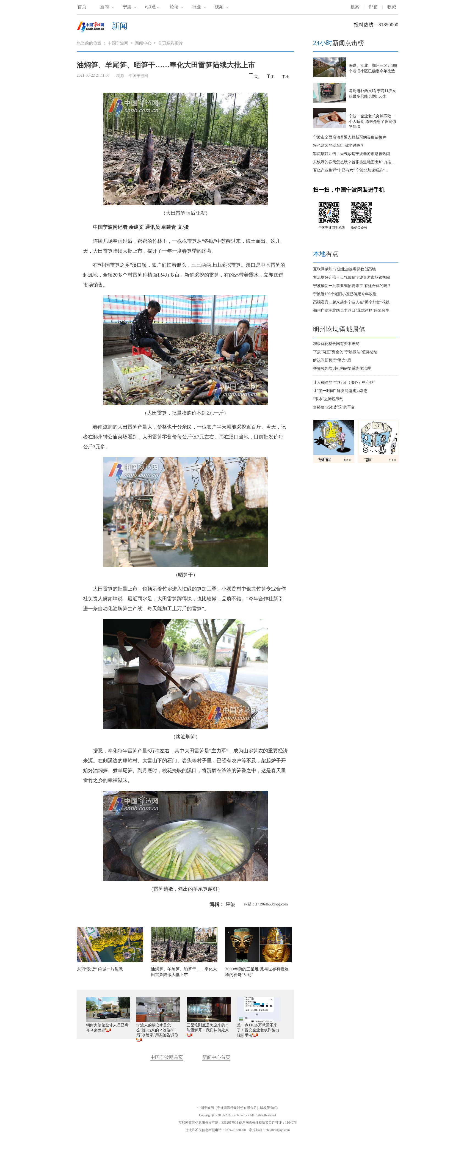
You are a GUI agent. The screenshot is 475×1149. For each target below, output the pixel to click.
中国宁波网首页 (166, 1057)
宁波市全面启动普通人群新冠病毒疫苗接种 (349, 137)
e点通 (150, 6)
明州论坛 (325, 329)
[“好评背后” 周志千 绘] (333, 462)
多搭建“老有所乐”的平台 (334, 407)
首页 (82, 6)
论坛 (174, 6)
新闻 (104, 6)
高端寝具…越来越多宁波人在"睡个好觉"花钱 (351, 302)
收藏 (391, 6)
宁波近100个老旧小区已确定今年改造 (345, 294)
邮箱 (373, 6)
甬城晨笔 (352, 329)
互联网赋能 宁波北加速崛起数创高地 (344, 269)
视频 (219, 6)
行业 (196, 6)
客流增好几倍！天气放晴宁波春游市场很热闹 (351, 154)
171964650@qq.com (271, 904)
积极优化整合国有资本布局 (336, 344)
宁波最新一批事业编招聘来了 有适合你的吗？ (352, 286)
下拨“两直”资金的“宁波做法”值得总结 (345, 352)
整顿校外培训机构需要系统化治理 (342, 368)
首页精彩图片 (170, 43)
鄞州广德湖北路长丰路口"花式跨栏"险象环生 (351, 310)
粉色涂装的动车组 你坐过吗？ (338, 145)
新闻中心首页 (216, 1057)
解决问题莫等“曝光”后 (332, 360)
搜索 (354, 6)
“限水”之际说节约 (328, 399)
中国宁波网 (118, 43)
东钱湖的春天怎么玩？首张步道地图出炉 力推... (353, 162)
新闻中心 (143, 43)
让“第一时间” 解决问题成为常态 (340, 391)
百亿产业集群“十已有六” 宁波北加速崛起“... (350, 170)
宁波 (127, 6)
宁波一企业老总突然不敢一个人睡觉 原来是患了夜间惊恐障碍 (372, 121)
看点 (325, 253)
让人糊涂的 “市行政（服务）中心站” (344, 382)
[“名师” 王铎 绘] (378, 462)
